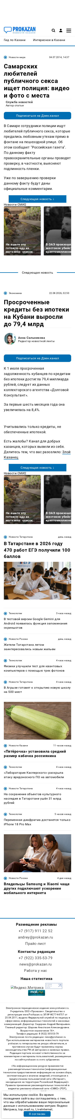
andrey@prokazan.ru (35, 937)
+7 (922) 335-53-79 (35, 958)
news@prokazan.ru (35, 964)
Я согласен (37, 1114)
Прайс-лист (35, 943)
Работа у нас (35, 970)
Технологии (15, 613)
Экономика (15, 293)
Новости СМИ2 (15, 204)
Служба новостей (19, 102)
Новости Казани (18, 745)
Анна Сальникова (31, 338)
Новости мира (17, 57)
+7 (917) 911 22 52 (35, 931)
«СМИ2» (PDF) (58, 1088)
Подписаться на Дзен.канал (37, 115)
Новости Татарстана (21, 537)
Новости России (18, 639)
